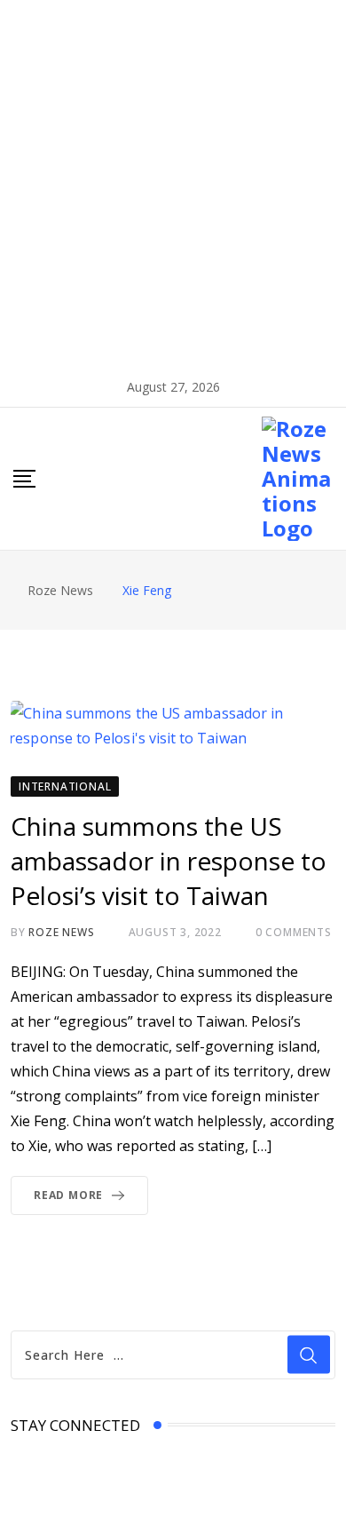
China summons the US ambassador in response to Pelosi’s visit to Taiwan (168, 860)
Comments (294, 932)
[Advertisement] (173, 182)
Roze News (61, 932)
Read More (68, 1195)
